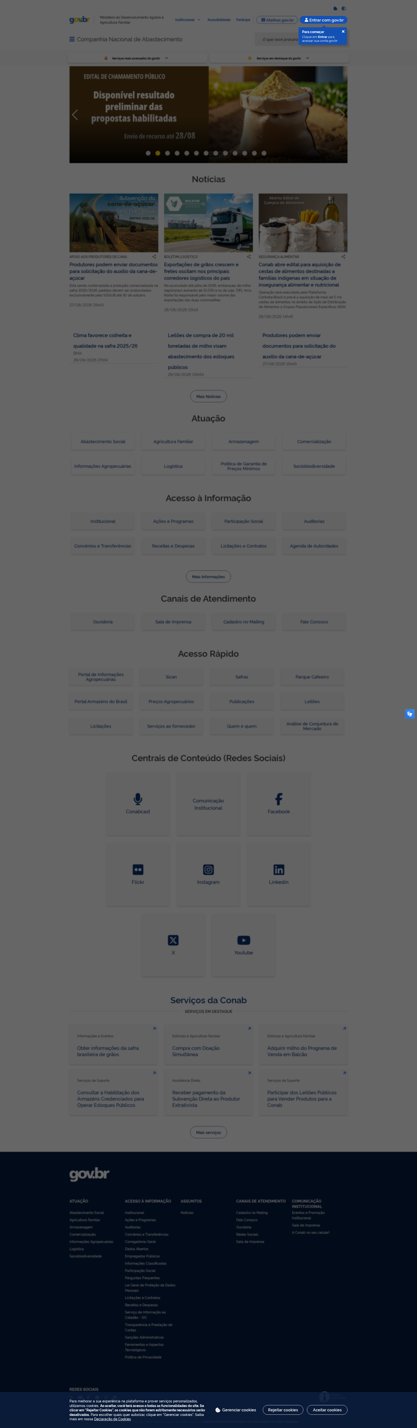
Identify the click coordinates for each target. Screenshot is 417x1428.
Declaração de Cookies (112, 1418)
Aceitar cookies (327, 1409)
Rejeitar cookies (283, 1409)
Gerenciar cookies (239, 1409)
